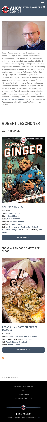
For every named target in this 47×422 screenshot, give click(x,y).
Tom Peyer (28, 339)
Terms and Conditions (23, 398)
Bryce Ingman (14, 227)
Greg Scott (23, 342)
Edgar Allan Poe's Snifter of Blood (21, 250)
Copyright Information (23, 387)
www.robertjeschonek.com (13, 99)
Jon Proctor (26, 227)
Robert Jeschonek (29, 229)
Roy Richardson (13, 219)
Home (2, 377)
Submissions (24, 394)
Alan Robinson (12, 342)
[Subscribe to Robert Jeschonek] (23, 358)
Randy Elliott (16, 229)
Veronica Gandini (17, 221)
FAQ (23, 390)
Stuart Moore (13, 216)
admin (38, 417)
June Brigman (17, 224)
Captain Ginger (11, 130)
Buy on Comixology (23, 237)
